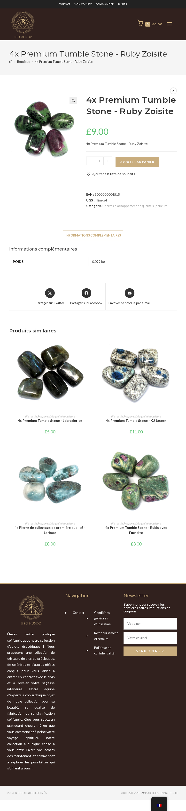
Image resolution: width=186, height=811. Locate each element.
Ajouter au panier (137, 162)
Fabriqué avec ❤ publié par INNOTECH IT (149, 793)
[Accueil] (10, 62)
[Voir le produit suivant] (173, 90)
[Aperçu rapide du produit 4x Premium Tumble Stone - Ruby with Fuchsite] (175, 453)
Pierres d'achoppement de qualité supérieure (135, 206)
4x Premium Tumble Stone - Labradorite (50, 420)
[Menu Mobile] (167, 24)
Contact (64, 4)
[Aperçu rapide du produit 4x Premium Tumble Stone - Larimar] (89, 453)
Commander (105, 4)
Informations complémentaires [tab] (93, 235)
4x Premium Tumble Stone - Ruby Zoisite (64, 62)
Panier (123, 4)
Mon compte (83, 4)
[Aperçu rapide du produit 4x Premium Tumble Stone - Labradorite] (89, 346)
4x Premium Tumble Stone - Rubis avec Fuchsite (136, 530)
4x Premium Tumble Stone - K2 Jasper (136, 420)
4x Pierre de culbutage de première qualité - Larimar (50, 530)
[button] (73, 100)
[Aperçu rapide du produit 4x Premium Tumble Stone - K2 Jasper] (175, 346)
